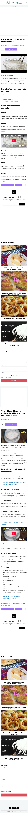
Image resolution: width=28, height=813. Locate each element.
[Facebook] (6, 49)
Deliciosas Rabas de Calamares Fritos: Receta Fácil (14, 319)
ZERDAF (9, 811)
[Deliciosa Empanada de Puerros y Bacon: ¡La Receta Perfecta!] (14, 280)
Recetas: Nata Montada (18, 45)
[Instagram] (12, 808)
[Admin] (2, 45)
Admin (5, 45)
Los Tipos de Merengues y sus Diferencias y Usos (14, 344)
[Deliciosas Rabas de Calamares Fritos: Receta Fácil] (14, 306)
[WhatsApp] (15, 49)
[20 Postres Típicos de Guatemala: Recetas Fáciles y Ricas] (14, 255)
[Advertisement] (14, 21)
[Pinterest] (12, 49)
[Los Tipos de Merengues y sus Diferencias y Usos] (14, 331)
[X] (9, 49)
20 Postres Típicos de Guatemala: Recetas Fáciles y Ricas (14, 268)
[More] (24, 185)
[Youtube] (18, 808)
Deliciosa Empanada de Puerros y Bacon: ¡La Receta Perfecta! (14, 293)
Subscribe (22, 204)
